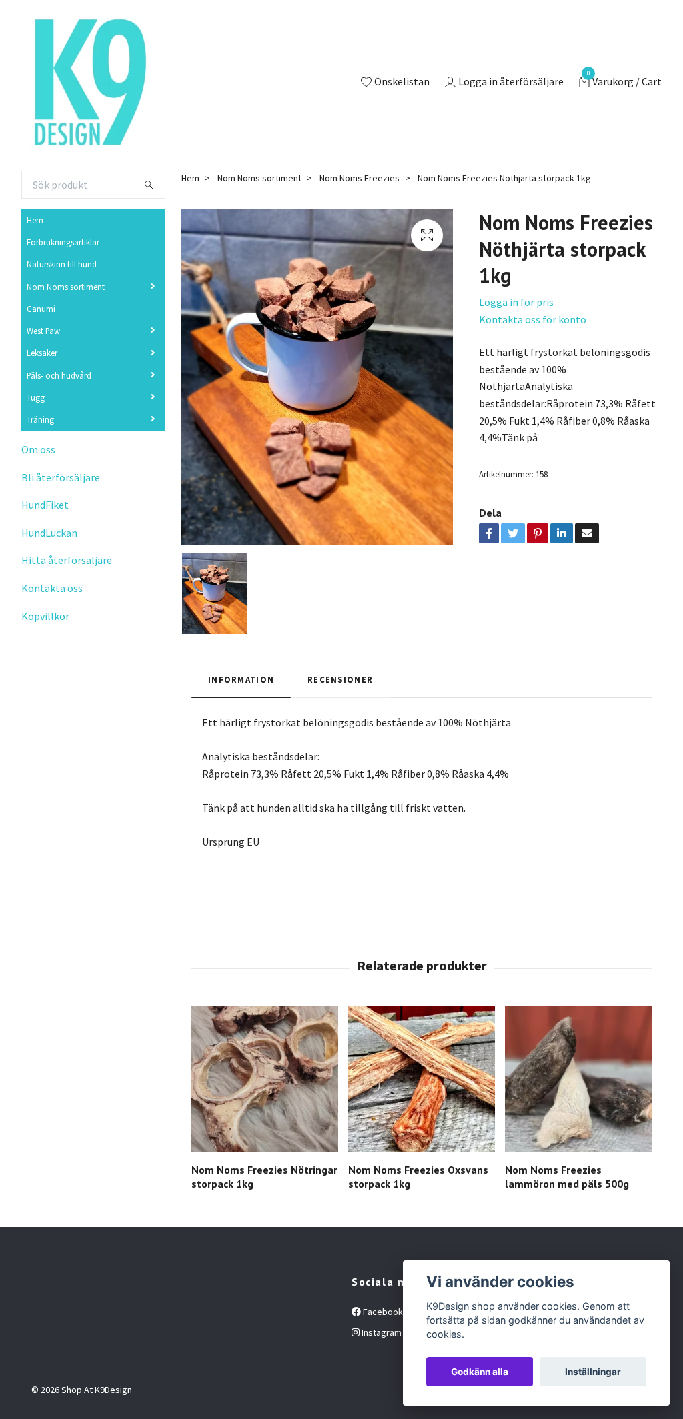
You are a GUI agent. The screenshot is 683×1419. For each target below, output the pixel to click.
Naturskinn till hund (62, 264)
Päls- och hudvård (59, 375)
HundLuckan (49, 532)
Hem (35, 220)
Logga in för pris (516, 302)
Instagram (381, 1332)
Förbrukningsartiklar (63, 242)
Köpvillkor (45, 616)
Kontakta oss (52, 588)
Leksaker (42, 352)
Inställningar (593, 1371)
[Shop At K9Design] (88, 82)
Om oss (38, 449)
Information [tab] (241, 679)
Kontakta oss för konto (532, 319)
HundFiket (45, 504)
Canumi (41, 308)
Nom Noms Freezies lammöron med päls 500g (567, 1176)
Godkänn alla (479, 1371)
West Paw (43, 330)
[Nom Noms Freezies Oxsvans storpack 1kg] (421, 1079)
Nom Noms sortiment (66, 286)
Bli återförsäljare (60, 477)
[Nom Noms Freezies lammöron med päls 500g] (578, 1079)
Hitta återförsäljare (66, 560)
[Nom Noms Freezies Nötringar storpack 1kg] (264, 1079)
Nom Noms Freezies (359, 178)
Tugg (36, 397)
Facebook (382, 1312)
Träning (40, 419)
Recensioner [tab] (340, 679)
